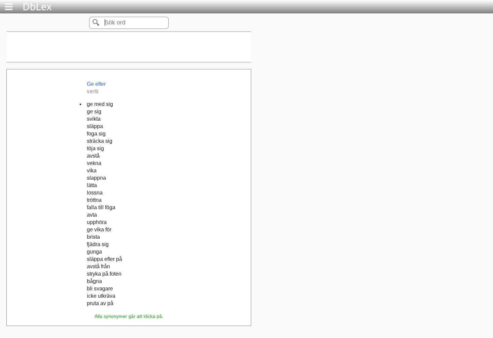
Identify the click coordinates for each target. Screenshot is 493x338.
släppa (95, 126)
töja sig (95, 148)
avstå (93, 156)
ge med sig (100, 104)
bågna (94, 281)
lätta (92, 185)
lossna (95, 192)
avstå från (98, 266)
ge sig (94, 111)
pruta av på (100, 303)
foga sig (96, 133)
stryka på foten (104, 274)
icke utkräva (101, 296)
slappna (96, 178)
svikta (94, 119)
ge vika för (99, 229)
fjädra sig (98, 244)
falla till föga (101, 207)
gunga (94, 252)
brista (93, 237)
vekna (94, 163)
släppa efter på (104, 259)
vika (92, 170)
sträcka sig (99, 141)
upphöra (97, 222)
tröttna (94, 200)
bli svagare (100, 288)
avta (92, 215)
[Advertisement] (129, 47)
